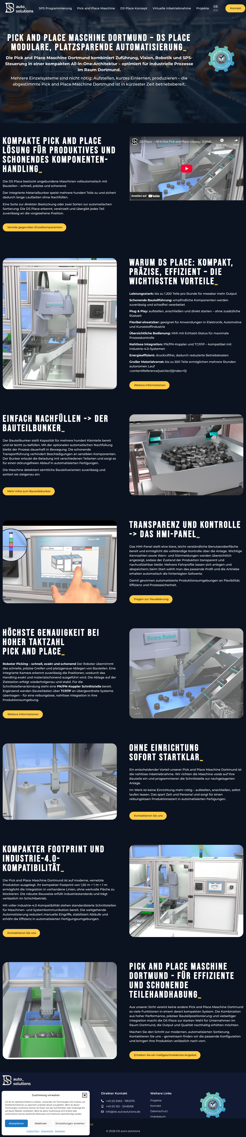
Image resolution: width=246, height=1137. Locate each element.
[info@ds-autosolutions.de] (102, 1111)
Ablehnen (41, 1123)
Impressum (60, 1131)
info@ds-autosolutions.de (123, 1111)
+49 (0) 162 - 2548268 (120, 1106)
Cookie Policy (32, 1131)
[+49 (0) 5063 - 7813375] (102, 1101)
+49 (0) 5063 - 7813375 (120, 1101)
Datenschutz (47, 1131)
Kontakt (155, 1105)
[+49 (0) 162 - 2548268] (102, 1106)
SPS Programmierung (55, 8)
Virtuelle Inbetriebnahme (172, 8)
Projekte (202, 8)
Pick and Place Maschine (96, 8)
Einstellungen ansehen (70, 1123)
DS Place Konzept (133, 8)
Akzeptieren (16, 1123)
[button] (84, 1095)
